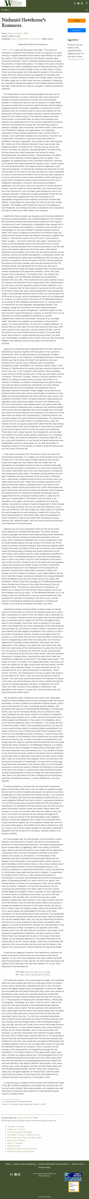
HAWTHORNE (8, 50)
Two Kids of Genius (15, 1126)
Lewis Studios (47, 1196)
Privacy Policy (44, 1167)
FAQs (8, 1164)
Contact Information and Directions (53, 1164)
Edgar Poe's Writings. (16, 1140)
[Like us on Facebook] (78, 3)
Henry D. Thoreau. (15, 1143)
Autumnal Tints (76, 59)
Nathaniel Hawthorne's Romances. (22, 1149)
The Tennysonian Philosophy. (20, 1132)
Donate (77, 21)
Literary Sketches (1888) (17, 33)
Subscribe (77, 30)
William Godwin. (14, 1146)
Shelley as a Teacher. (16, 1129)
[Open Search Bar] (86, 10)
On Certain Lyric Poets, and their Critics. (24, 1138)
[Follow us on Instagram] (82, 3)
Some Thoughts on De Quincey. (21, 1151)
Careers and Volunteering (24, 1164)
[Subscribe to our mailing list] (75, 3)
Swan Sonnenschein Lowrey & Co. (26, 39)
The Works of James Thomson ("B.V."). (24, 1135)
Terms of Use (77, 1164)
